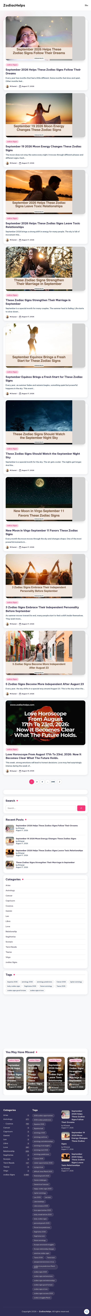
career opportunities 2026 (43, 1163)
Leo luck (48, 1197)
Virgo (8, 957)
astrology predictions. (44, 982)
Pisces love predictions (42, 1227)
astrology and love (40, 1137)
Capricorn (10, 901)
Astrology (10, 890)
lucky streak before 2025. (43, 1214)
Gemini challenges (40, 1180)
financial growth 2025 (41, 1176)
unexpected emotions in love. (44, 1262)
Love (8, 926)
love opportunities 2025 (42, 1210)
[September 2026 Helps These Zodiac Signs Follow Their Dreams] (10, 829)
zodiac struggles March (42, 1298)
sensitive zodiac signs (41, 1253)
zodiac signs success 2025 (43, 1293)
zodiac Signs (12, 65)
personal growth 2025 (41, 1223)
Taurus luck (51, 1257)
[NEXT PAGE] (59, 781)
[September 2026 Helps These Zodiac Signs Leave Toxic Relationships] (10, 853)
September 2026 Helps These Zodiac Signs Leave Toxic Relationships (49, 850)
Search (10, 800)
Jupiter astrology (76, 982)
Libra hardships (39, 1201)
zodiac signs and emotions (43, 1276)
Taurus (9, 952)
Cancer (9, 895)
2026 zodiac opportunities (43, 1115)
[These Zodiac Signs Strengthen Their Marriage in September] (10, 865)
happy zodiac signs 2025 (42, 1189)
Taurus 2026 (61, 986)
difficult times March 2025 (43, 1171)
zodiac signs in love (37, 990)
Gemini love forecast (41, 1184)
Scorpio (9, 942)
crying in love (38, 1167)
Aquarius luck (38, 1128)
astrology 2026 (27, 982)
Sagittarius (11, 936)
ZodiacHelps (14, 5)
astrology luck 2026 (41, 1150)
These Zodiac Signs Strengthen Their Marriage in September (45, 862)
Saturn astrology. (46, 986)
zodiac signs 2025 (40, 1272)
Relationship (11, 931)
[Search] (81, 808)
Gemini (9, 911)
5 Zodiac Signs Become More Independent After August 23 (45, 684)
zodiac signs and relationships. (44, 1280)
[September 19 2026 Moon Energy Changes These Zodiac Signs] (10, 841)
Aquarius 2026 (12, 982)
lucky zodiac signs (13, 986)
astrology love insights (42, 1146)
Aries (8, 885)
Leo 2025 (37, 1197)
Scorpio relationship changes (44, 1249)
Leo (7, 916)
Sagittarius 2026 (30, 986)
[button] (59, 781)
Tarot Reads (11, 947)
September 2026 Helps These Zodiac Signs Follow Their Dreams (47, 825)
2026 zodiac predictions (42, 1120)
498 (53, 782)
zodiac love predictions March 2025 (44, 1266)
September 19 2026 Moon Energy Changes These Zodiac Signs (46, 838)
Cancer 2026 (61, 982)
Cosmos (9, 906)
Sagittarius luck (39, 1236)
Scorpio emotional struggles (44, 1245)
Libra (8, 921)
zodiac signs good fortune (16, 990)
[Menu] (86, 5)
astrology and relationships (43, 1141)
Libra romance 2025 (41, 1206)
